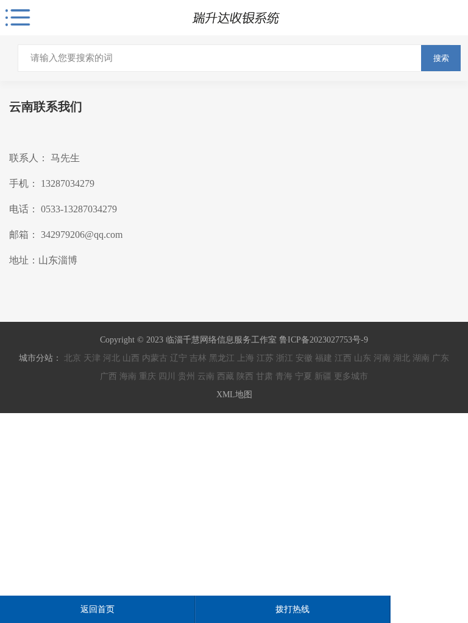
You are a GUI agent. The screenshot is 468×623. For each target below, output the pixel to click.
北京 (72, 358)
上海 (245, 358)
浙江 (284, 358)
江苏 (265, 358)
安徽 (304, 358)
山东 (362, 358)
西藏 (225, 376)
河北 (111, 358)
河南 (382, 358)
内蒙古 (155, 358)
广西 (108, 376)
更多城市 (351, 376)
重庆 (147, 376)
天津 (92, 358)
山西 (131, 358)
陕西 (245, 376)
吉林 (198, 358)
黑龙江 (222, 358)
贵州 (186, 376)
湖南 (421, 358)
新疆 (323, 376)
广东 (440, 358)
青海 (283, 376)
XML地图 (234, 394)
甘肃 (264, 376)
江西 (343, 358)
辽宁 (178, 358)
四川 (167, 376)
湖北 (401, 358)
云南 (205, 376)
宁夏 (303, 376)
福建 (323, 358)
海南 (127, 376)
